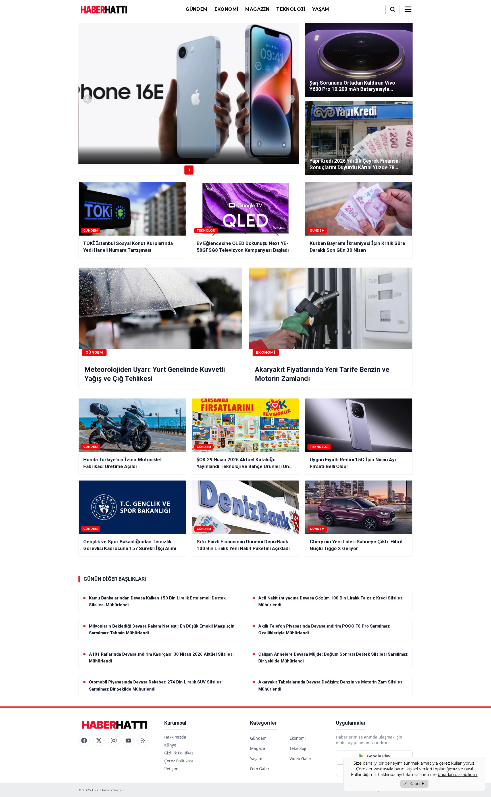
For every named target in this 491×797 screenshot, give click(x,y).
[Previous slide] (87, 99)
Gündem (196, 9)
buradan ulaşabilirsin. (458, 774)
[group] (188, 93)
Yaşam (320, 9)
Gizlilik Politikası (179, 753)
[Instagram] (113, 740)
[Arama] (392, 9)
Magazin (257, 9)
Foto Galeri (260, 768)
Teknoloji (290, 9)
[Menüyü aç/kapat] (408, 9)
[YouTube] (128, 740)
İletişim (171, 768)
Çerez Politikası (178, 761)
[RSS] (143, 740)
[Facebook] (84, 740)
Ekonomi (227, 9)
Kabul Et (417, 783)
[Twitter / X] (99, 740)
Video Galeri (301, 758)
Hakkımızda (175, 737)
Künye (170, 745)
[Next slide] (290, 99)
